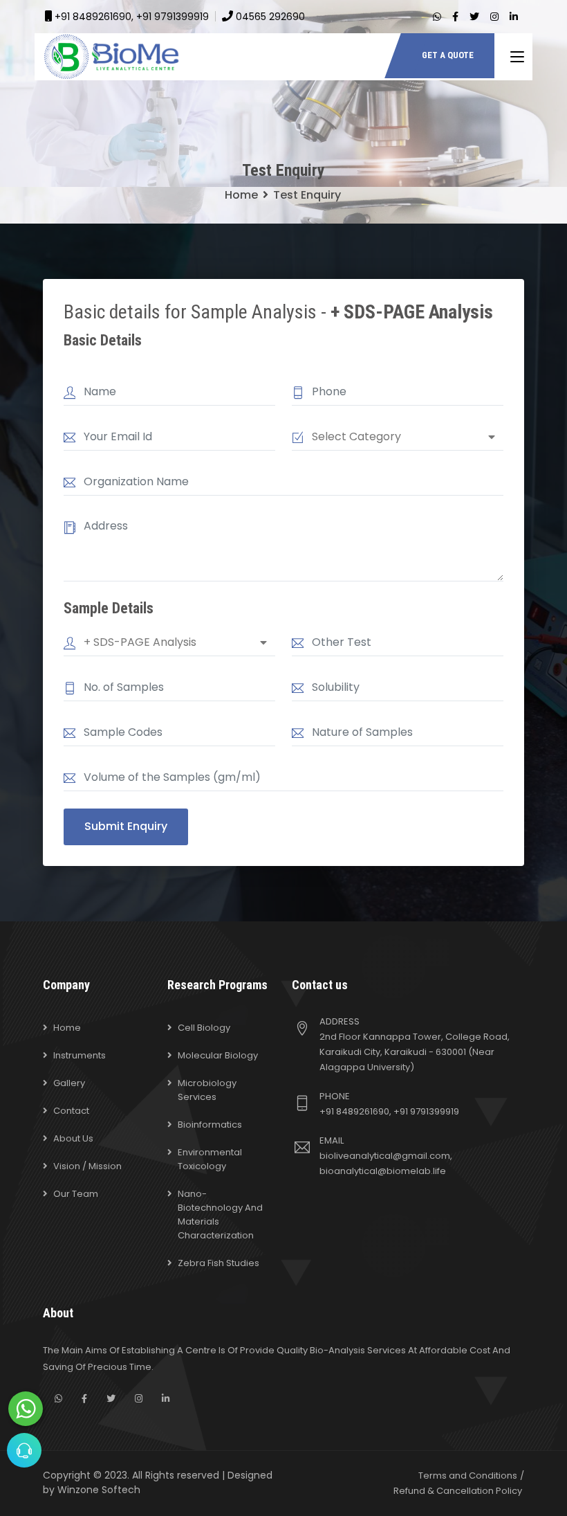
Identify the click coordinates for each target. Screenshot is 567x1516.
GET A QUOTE (448, 55)
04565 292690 (270, 17)
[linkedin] (513, 17)
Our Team (75, 1193)
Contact (71, 1110)
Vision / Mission (87, 1166)
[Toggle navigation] (517, 57)
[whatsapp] (437, 17)
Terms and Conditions (467, 1475)
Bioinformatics (210, 1124)
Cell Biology (204, 1027)
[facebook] (455, 17)
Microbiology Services (207, 1089)
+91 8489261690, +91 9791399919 (132, 17)
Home (241, 195)
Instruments (79, 1055)
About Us (73, 1138)
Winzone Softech (98, 1490)
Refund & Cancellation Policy (457, 1490)
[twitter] (474, 17)
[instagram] (494, 17)
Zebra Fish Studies (218, 1263)
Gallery (69, 1083)
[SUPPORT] (24, 1450)
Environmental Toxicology (210, 1159)
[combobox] (403, 437)
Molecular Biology (218, 1055)
